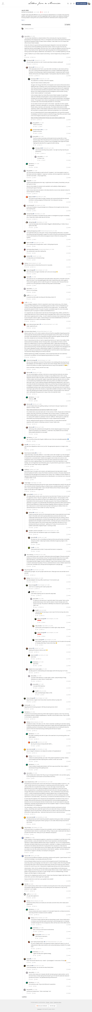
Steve (25, 444)
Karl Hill (26, 884)
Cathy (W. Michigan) (31, 360)
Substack (39, 1009)
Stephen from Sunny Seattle (35, 669)
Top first (68, 24)
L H (25, 302)
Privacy (47, 1002)
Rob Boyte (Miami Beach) (32, 249)
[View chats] (71, 3)
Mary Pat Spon (27, 569)
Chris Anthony (30, 554)
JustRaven (26, 469)
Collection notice (57, 1002)
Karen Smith (29, 242)
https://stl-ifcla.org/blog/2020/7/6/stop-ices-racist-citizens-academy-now (48, 117)
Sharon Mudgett (30, 270)
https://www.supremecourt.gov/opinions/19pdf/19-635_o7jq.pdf (42, 409)
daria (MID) (27, 36)
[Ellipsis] (70, 36)
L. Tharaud (26, 837)
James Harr (33, 742)
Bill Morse (26, 705)
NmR (32, 591)
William (28, 180)
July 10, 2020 (25, 10)
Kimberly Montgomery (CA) (33, 231)
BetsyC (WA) (31, 196)
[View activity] (74, 3)
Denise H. (26, 855)
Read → (23, 20)
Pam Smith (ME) (30, 749)
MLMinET (29, 256)
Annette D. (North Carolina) (35, 530)
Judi (27, 295)
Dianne (28, 277)
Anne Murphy (30, 205)
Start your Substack (42, 1005)
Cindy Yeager (27, 482)
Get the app (52, 1005)
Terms (51, 1002)
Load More (24, 997)
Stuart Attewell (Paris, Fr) (30, 781)
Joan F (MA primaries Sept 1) (33, 324)
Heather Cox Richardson (27, 12)
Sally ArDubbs (38, 625)
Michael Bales (30, 213)
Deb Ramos (31, 163)
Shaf (32, 547)
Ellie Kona (31, 67)
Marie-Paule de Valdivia (29, 453)
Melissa (26, 263)
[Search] (68, 3)
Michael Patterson (37, 129)
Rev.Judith (35, 122)
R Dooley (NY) (30, 60)
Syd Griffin (29, 494)
